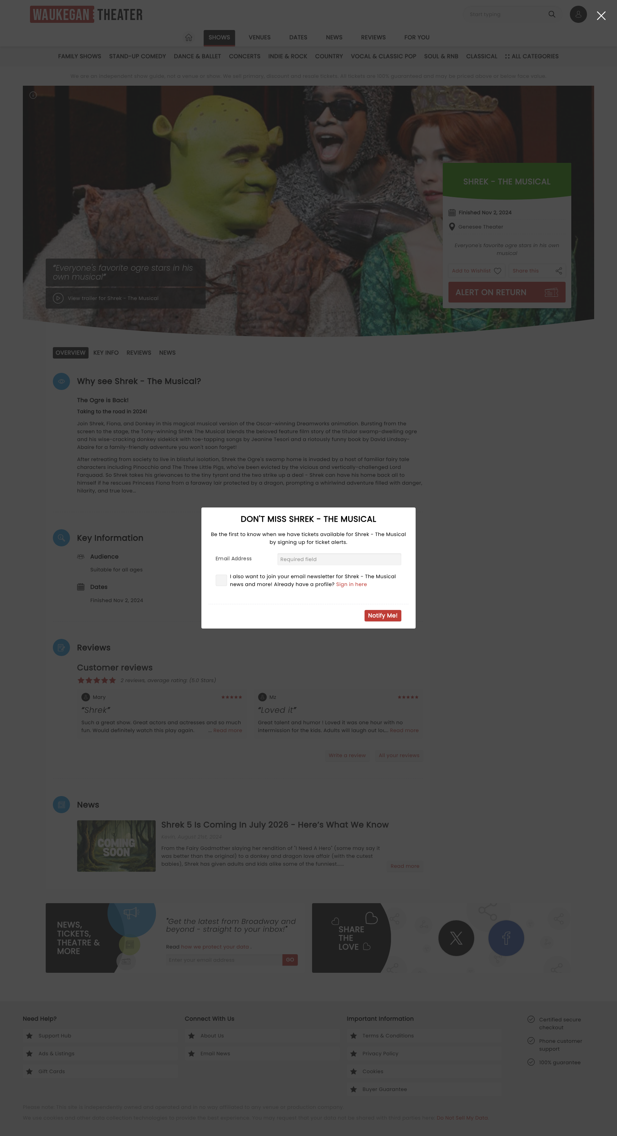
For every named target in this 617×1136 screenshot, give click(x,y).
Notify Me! (383, 615)
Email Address (234, 558)
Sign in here (351, 584)
